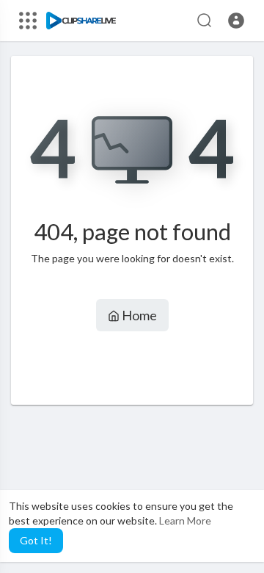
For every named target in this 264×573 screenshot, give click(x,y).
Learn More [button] (185, 520)
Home (138, 315)
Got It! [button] (36, 540)
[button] (236, 20)
